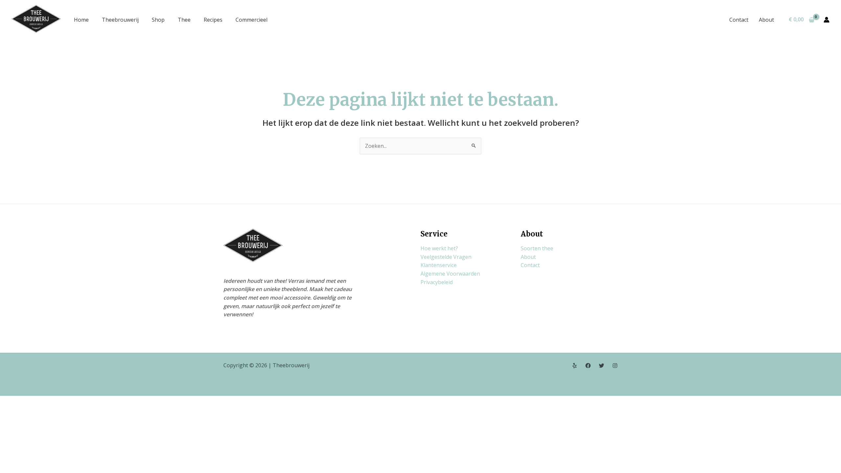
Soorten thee (537, 248)
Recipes (213, 19)
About (766, 19)
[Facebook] (588, 365)
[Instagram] (615, 365)
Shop (158, 19)
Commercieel (251, 19)
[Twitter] (601, 365)
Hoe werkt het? (439, 248)
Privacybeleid (436, 282)
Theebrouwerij (120, 19)
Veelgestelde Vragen (445, 256)
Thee (184, 19)
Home (81, 19)
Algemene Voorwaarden (450, 273)
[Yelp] (574, 365)
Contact (738, 19)
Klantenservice (438, 265)
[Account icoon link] (827, 20)
